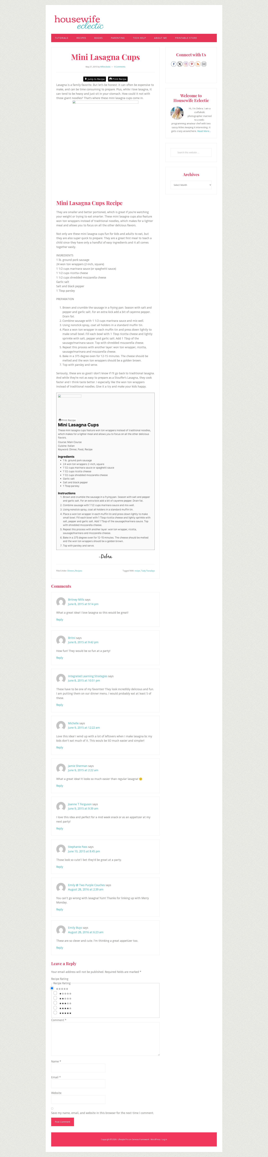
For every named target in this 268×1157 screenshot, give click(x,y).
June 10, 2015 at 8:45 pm (84, 851)
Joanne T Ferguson (80, 804)
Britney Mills (76, 599)
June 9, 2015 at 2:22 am (83, 770)
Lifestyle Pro (123, 1139)
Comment (58, 1020)
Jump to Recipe (96, 79)
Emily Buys (75, 927)
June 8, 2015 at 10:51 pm (84, 680)
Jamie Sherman (77, 766)
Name (56, 1061)
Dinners (70, 570)
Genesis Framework (140, 1139)
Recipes (78, 570)
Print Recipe (119, 79)
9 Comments (119, 66)
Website (56, 1093)
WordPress (155, 1139)
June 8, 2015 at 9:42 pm (83, 642)
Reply (59, 619)
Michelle (73, 723)
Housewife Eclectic (134, 22)
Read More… (204, 131)
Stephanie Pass (77, 847)
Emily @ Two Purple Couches (86, 885)
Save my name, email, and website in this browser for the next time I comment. (102, 1113)
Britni (71, 638)
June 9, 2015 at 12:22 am (84, 727)
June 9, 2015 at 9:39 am (83, 808)
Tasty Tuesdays (148, 570)
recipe (137, 570)
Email (56, 1077)
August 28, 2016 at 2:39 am (85, 889)
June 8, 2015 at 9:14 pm (83, 604)
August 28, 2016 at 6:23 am (85, 932)
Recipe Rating (59, 979)
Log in (164, 1139)
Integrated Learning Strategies (87, 676)
